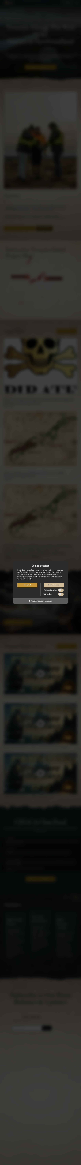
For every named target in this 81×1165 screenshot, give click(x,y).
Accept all (27, 585)
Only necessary (53, 585)
